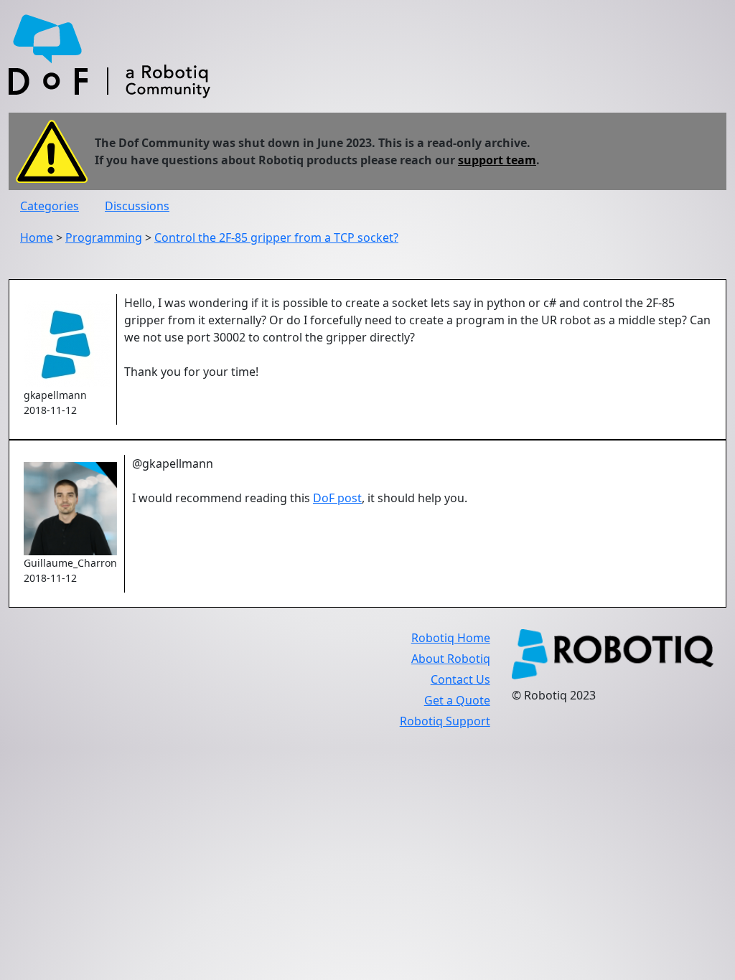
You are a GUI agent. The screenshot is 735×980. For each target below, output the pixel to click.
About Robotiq (450, 658)
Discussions (137, 206)
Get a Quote (457, 700)
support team (497, 160)
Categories (49, 206)
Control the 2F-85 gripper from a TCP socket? (276, 237)
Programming (103, 237)
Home (36, 237)
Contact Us (460, 679)
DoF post (337, 498)
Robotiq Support (445, 721)
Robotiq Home (450, 638)
